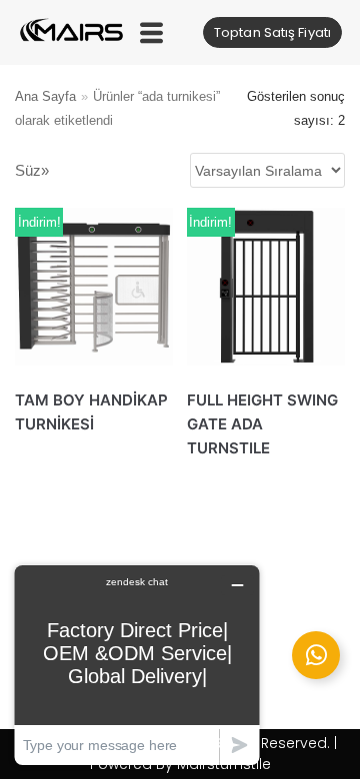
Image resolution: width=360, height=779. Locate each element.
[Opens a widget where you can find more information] (137, 664)
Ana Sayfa (45, 96)
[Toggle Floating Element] (316, 655)
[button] (151, 32)
